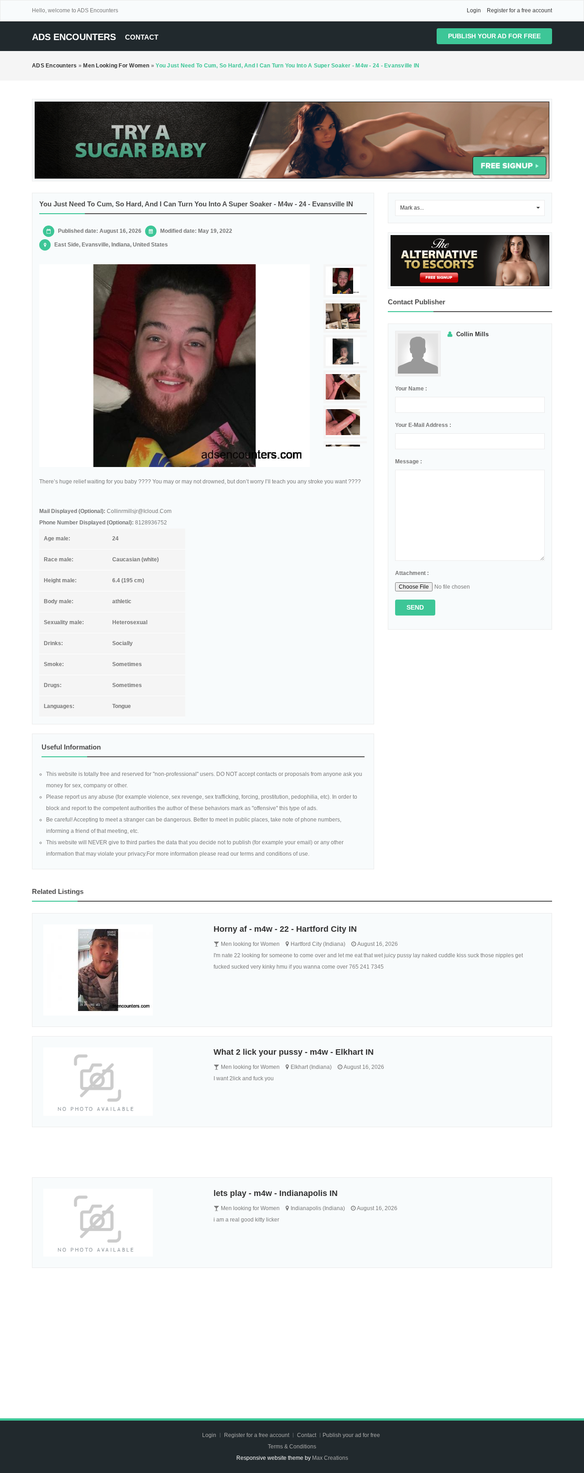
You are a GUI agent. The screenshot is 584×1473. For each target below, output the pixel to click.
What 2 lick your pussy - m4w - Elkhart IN (294, 1052)
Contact (141, 37)
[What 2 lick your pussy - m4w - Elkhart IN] (121, 1081)
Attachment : (412, 573)
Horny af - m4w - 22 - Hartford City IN (285, 929)
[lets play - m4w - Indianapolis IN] (121, 1223)
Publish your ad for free (494, 36)
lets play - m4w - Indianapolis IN (276, 1193)
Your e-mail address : (423, 425)
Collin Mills (472, 334)
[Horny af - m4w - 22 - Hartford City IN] (121, 970)
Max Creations (330, 1458)
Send (415, 607)
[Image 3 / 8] (346, 351)
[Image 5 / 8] (346, 422)
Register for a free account (519, 10)
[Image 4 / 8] (346, 387)
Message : (408, 461)
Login (474, 10)
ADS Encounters (74, 37)
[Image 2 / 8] (346, 316)
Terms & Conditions (292, 1446)
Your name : (411, 388)
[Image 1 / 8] (174, 365)
